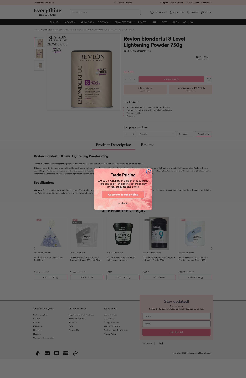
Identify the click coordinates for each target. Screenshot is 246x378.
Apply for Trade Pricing (123, 194)
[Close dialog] (148, 171)
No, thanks (123, 203)
